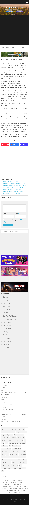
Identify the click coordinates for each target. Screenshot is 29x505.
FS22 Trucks (6, 303)
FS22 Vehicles (7, 313)
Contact (17, 501)
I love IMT (3, 387)
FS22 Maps (6, 297)
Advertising (12, 501)
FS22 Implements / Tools (10, 319)
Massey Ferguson (6, 448)
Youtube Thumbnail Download (10, 488)
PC (2, 457)
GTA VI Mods (4, 480)
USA (20, 465)
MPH (3, 454)
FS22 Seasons (7, 335)
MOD (14, 451)
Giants (9, 440)
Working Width (17, 468)
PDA (6, 457)
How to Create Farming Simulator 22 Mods (14, 185)
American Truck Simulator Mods (14, 482)
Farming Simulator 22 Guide (10, 181)
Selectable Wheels (16, 462)
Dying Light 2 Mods (14, 486)
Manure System (16, 446)
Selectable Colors (22, 460)
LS (10, 446)
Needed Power (14, 454)
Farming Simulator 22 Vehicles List (11, 193)
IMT (6, 443)
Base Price (10, 429)
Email (17, 213)
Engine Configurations (7, 435)
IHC (3, 443)
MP (24, 451)
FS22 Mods (5, 499)
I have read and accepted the (13, 221)
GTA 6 (11, 490)
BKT (24, 429)
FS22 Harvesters (7, 322)
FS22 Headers (7, 325)
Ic (24, 440)
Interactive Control (13, 443)
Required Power (6, 460)
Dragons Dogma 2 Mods (15, 492)
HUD (21, 440)
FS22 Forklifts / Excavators (10, 316)
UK (13, 465)
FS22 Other (6, 348)
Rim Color (14, 460)
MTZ (7, 454)
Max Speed (4, 451)
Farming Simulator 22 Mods (15, 484)
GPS (14, 440)
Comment (5, 203)
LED (3, 446)
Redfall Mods (4, 486)
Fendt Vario (13, 437)
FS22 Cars (5, 300)
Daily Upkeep (19, 432)
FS (23, 437)
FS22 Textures (7, 341)
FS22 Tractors (7, 306)
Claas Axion (4, 432)
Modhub (19, 451)
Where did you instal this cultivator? (11, 421)
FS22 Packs (6, 344)
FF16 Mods (24, 486)
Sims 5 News (4, 490)
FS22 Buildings (7, 329)
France (19, 437)
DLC (26, 432)
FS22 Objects (6, 332)
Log (7, 446)
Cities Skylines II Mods (20, 490)
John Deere (22, 443)
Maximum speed (16, 448)
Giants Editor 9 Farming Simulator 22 (12, 187)
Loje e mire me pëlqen (7, 404)
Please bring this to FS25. (8, 409)
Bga (20, 429)
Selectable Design (6, 462)
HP (17, 440)
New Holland (22, 454)
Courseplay (12, 432)
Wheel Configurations (7, 468)
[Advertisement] (14, 30)
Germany (4, 440)
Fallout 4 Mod (23, 488)
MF (10, 451)
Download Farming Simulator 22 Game (13, 191)
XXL (3, 471)
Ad (2, 429)
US (17, 465)
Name (5, 213)
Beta (16, 429)
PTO (24, 457)
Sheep (24, 462)
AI (5, 429)
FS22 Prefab (6, 338)
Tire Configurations (6, 465)
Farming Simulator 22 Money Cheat (12, 189)
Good (2, 399)
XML (24, 468)
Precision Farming (13, 457)
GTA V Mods (4, 492)
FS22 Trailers (6, 310)
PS (20, 457)
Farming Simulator (18, 435)
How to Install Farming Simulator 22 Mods (14, 183)
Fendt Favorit (5, 437)
